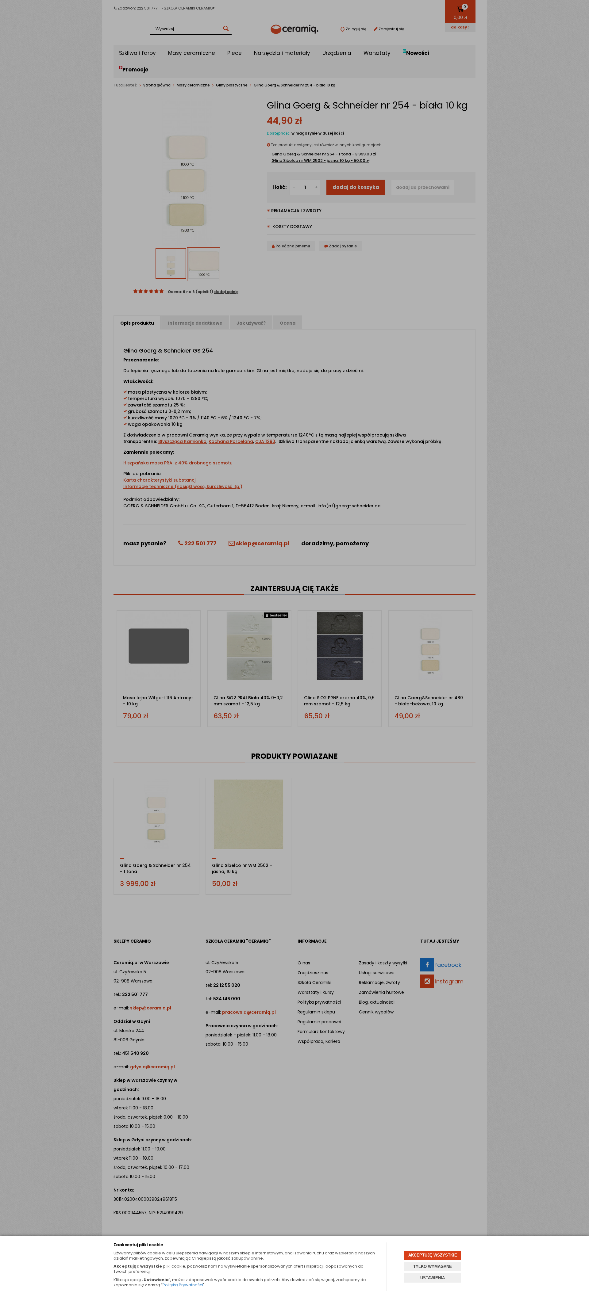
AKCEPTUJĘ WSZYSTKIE (432, 1255)
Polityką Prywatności (183, 1285)
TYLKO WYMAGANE (432, 1266)
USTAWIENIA (432, 1278)
